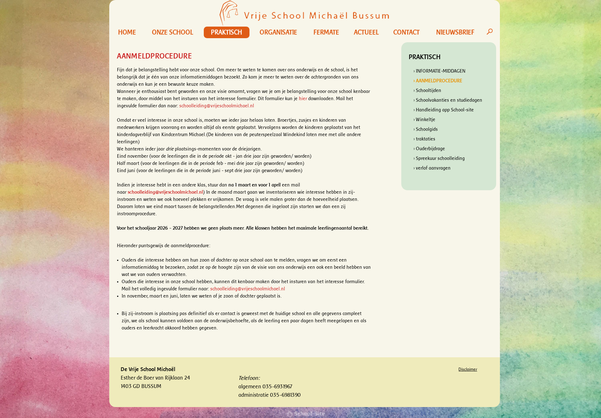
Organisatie (278, 32)
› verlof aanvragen (432, 168)
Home (127, 32)
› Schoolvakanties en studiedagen (448, 100)
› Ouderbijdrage (429, 148)
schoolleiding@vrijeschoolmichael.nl (216, 106)
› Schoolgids (426, 129)
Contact (406, 32)
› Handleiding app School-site (444, 110)
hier (303, 98)
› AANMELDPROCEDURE (438, 81)
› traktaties (424, 139)
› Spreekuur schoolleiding (439, 158)
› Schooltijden (427, 90)
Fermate (326, 32)
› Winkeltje (424, 119)
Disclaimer (468, 369)
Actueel (366, 32)
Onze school (172, 32)
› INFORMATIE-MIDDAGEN (439, 71)
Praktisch (226, 32)
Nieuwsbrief (455, 32)
